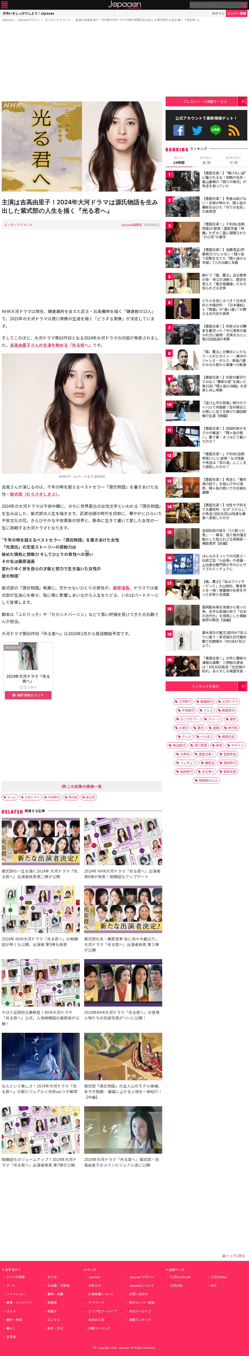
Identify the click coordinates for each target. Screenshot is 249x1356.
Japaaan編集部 (131, 224)
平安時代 (54, 797)
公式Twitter (197, 130)
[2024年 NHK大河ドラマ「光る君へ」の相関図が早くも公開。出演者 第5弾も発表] (41, 910)
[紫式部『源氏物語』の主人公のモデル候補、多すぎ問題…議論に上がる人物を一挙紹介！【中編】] (123, 1057)
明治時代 (179, 745)
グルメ (11, 1311)
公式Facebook (179, 130)
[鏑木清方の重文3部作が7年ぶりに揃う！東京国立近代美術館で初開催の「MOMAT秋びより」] (183, 641)
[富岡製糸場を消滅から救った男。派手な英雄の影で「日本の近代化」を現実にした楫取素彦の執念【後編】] (183, 616)
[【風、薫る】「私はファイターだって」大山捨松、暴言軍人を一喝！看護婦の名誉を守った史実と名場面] (183, 590)
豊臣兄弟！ (206, 754)
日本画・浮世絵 (58, 1285)
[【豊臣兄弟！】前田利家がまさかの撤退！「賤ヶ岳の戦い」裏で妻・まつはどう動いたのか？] (183, 437)
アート (11, 1285)
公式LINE (216, 130)
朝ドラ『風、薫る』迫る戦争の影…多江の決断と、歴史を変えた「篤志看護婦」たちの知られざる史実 (224, 281)
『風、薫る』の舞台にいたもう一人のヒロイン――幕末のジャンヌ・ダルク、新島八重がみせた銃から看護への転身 (224, 358)
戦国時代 (206, 701)
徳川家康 (200, 745)
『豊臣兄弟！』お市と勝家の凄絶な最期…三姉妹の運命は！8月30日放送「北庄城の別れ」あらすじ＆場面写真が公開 (224, 666)
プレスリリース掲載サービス (205, 101)
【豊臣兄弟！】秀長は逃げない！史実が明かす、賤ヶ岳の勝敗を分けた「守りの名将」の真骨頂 (224, 205)
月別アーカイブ (140, 1311)
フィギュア (188, 762)
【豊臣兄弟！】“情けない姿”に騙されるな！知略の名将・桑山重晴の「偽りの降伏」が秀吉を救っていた (224, 179)
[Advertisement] (82, 62)
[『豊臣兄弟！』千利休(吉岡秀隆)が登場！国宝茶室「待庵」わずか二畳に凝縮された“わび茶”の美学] (183, 233)
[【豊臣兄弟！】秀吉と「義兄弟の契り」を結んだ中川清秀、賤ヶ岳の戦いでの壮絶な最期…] (183, 488)
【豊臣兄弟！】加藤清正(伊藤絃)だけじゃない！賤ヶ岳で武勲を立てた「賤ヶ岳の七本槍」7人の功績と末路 (224, 256)
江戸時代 (185, 701)
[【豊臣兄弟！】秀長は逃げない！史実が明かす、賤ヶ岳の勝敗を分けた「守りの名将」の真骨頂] (183, 207)
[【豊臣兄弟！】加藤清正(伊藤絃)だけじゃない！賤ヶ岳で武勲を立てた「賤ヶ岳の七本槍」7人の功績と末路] (183, 258)
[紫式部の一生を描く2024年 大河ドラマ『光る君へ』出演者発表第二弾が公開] (41, 842)
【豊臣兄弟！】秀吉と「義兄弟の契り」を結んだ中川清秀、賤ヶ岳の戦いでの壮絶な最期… (224, 486)
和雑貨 (52, 1302)
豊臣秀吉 (229, 754)
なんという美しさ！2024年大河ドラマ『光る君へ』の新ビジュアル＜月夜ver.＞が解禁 (40, 1088)
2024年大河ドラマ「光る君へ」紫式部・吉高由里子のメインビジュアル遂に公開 (121, 1162)
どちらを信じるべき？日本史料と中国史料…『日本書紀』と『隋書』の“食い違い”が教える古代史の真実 (224, 307)
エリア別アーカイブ (102, 1311)
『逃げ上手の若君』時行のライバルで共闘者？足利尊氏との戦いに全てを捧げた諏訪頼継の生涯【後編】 (224, 409)
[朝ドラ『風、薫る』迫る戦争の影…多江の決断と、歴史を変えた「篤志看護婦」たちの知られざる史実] (183, 284)
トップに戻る (235, 1255)
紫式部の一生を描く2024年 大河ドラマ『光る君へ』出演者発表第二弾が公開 (40, 873)
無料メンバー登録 (141, 1302)
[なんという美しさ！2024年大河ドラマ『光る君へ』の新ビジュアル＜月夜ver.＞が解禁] (41, 1057)
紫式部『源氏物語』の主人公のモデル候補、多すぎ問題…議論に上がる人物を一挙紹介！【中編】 (123, 1091)
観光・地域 (14, 1319)
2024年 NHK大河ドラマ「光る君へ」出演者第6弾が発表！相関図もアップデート (122, 873)
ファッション (15, 1294)
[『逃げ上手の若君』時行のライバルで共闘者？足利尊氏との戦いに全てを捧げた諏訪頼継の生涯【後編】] (183, 412)
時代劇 (73, 797)
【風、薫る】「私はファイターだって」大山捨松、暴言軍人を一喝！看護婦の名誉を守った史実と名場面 (224, 588)
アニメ (208, 710)
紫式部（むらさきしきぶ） (34, 494)
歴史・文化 (55, 1328)
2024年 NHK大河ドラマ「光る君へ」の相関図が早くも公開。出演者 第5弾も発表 (40, 941)
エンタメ (53, 1319)
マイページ (96, 1302)
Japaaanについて (141, 1285)
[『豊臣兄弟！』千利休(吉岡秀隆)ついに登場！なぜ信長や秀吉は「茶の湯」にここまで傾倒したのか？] (183, 463)
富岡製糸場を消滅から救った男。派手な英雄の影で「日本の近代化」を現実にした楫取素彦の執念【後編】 (224, 613)
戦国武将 (228, 710)
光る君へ (208, 771)
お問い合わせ (138, 1294)
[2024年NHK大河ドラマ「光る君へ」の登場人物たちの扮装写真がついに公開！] (123, 983)
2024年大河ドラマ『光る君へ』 (28, 678)
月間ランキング (99, 1328)
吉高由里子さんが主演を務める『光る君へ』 (51, 345)
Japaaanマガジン (29, 20)
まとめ (52, 1277)
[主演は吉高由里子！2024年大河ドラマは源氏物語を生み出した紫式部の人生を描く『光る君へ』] (82, 147)
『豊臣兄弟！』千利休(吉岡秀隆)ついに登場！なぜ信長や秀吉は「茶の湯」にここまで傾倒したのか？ (224, 460)
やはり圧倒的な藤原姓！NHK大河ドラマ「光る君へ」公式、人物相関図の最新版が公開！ (41, 1017)
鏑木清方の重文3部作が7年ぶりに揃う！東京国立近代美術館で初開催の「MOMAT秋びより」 (224, 639)
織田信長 (228, 736)
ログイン (218, 13)
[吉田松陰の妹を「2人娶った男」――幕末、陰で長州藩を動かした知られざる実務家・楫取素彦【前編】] (183, 539)
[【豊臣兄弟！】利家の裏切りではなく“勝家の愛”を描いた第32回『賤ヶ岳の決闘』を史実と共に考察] (183, 386)
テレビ (11, 797)
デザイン (237, 745)
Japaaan (124, 5)
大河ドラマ (32, 797)
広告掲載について (101, 1294)
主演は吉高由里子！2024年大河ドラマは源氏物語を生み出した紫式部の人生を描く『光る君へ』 (138, 20)
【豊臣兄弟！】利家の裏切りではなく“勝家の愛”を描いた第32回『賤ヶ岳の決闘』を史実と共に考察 (224, 384)
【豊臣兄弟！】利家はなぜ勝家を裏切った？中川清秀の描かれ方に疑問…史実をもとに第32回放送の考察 (224, 332)
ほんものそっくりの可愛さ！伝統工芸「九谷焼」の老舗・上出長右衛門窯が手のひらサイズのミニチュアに (224, 562)
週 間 (206, 160)
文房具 (185, 754)
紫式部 (90, 797)
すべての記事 (15, 1277)
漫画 (216, 727)
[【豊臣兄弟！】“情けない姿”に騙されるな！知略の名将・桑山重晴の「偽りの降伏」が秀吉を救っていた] (183, 182)
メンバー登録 (236, 13)
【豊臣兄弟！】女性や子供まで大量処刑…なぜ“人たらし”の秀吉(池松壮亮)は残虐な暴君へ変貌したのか (224, 511)
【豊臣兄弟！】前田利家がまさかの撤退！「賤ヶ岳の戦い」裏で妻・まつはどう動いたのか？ (224, 435)
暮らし (11, 1328)
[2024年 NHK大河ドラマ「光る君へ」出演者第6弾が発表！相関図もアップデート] (123, 842)
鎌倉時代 (229, 762)
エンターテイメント (58, 20)
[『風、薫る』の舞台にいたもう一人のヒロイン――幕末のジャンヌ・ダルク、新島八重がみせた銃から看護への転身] (183, 360)
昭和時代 (186, 771)
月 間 (233, 160)
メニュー (4, 5)
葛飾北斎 (229, 771)
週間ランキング (140, 1319)
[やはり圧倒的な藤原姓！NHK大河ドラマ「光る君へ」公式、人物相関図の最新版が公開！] (41, 983)
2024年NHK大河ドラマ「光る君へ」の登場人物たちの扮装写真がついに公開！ (122, 1014)
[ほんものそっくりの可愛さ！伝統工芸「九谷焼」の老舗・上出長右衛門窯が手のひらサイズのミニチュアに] (183, 565)
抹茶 (219, 745)
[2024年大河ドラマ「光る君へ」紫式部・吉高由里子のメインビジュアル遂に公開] (123, 1130)
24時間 (179, 160)
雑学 (233, 719)
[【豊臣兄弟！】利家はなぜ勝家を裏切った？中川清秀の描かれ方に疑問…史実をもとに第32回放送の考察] (183, 335)
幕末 (200, 727)
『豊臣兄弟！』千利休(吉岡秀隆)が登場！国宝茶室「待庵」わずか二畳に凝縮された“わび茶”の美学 (224, 230)
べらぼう (206, 736)
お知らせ (94, 1285)
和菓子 (52, 1311)
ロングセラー (189, 719)
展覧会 (209, 762)
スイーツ (214, 719)
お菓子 (183, 727)
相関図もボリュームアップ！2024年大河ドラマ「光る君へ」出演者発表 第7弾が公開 (39, 1162)
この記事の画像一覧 (84, 786)
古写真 (11, 1336)
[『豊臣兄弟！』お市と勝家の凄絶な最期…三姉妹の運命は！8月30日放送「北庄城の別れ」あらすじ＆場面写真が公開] (183, 667)
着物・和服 (55, 1294)
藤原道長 (121, 588)
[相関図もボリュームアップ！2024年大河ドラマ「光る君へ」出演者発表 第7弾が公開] (41, 1130)
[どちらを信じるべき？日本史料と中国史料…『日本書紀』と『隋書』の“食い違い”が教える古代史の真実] (183, 309)
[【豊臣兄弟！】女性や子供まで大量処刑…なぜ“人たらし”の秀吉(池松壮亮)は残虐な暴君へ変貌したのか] (183, 514)
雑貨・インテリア (19, 1302)
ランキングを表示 (205, 686)
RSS (234, 130)
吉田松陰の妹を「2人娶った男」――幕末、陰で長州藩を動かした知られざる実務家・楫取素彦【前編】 (224, 537)
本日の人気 (96, 1319)
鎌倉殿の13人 (208, 780)
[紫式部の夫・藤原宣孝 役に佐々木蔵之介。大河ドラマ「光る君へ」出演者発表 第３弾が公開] (123, 910)
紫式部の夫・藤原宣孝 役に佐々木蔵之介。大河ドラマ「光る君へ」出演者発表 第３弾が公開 (121, 944)
